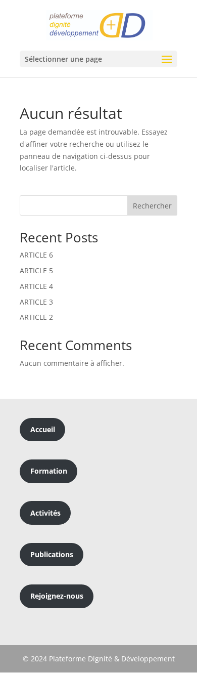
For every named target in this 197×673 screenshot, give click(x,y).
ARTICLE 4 (36, 286)
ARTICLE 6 (36, 255)
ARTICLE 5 (36, 270)
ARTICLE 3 (36, 302)
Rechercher (152, 206)
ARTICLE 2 (36, 317)
